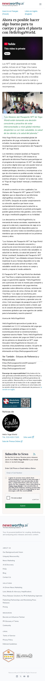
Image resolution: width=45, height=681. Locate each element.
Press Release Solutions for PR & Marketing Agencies (22, 596)
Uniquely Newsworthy (11, 556)
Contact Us (7, 577)
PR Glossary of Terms (11, 621)
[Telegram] (28, 676)
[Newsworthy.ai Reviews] (8, 655)
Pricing (5, 607)
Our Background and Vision (13, 552)
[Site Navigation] (40, 4)
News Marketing (9, 560)
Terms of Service (9, 636)
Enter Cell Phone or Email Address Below (20, 468)
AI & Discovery (8, 565)
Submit (22, 506)
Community (7, 625)
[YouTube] (24, 676)
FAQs (5, 569)
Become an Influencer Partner (14, 617)
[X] (21, 676)
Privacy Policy (8, 640)
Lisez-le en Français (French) (10, 12)
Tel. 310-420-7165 (10, 437)
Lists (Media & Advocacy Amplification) (17, 592)
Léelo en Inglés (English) (31, 12)
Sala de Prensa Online (11, 441)
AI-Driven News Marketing (12, 587)
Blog (4, 573)
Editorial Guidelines (10, 644)
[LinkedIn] (17, 676)
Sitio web (27, 437)
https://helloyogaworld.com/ (13, 365)
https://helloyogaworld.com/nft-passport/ (19, 363)
